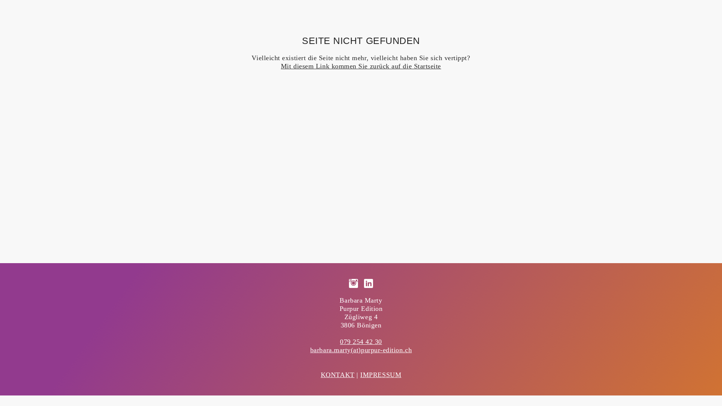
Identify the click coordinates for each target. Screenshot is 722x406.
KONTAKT (338, 375)
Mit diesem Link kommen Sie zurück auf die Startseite (361, 66)
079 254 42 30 (361, 341)
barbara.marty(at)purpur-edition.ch (361, 350)
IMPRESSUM (380, 375)
